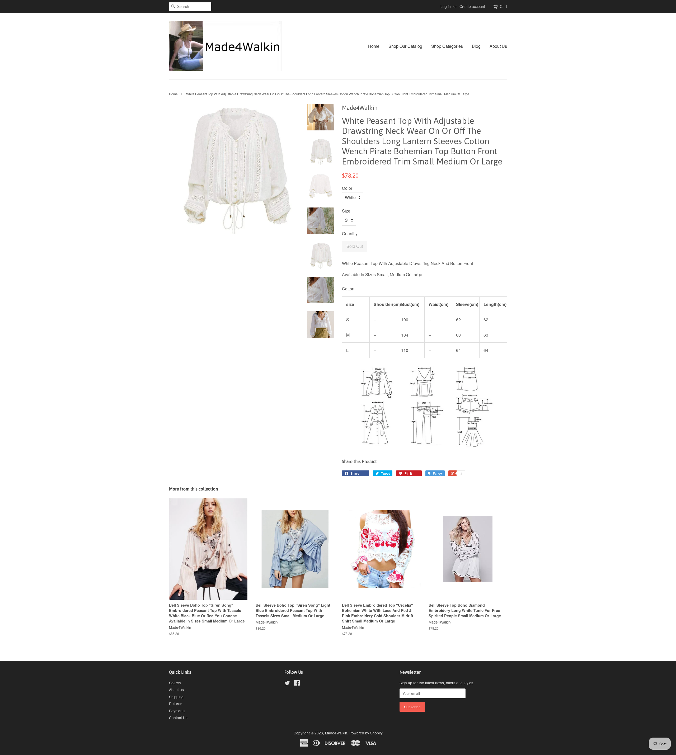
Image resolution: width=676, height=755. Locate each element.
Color (347, 188)
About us (176, 689)
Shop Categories (447, 46)
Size (346, 211)
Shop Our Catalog (405, 46)
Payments (177, 710)
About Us (498, 46)
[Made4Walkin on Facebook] (297, 683)
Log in (445, 6)
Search (175, 682)
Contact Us (178, 717)
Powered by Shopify (366, 732)
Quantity (350, 233)
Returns (175, 703)
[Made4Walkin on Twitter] (287, 683)
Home (373, 46)
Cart (503, 6)
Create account (472, 6)
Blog (476, 46)
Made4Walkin (336, 732)
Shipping (176, 696)
